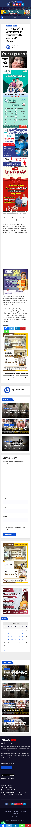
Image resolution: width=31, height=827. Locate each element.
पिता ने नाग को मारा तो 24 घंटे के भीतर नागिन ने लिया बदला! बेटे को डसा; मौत (22, 376)
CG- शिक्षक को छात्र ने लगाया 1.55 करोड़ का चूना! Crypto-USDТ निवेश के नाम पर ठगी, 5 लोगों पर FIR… (15, 446)
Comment (6, 467)
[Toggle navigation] (15, 17)
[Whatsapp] (6, 331)
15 (22, 636)
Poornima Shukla (18, 415)
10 (4, 636)
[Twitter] (11, 328)
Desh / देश (15, 25)
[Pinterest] (23, 328)
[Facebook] (6, 328)
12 (12, 636)
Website (5, 516)
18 (8, 639)
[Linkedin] (17, 328)
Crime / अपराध (9, 25)
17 (4, 639)
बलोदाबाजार (12, 703)
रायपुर (11, 441)
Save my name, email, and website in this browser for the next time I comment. (14, 529)
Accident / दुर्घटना (7, 720)
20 (15, 639)
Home (10, 816)
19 (12, 639)
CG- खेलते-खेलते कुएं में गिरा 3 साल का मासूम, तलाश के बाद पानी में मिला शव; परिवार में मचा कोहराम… (15, 725)
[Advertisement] (15, 251)
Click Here (6, 767)
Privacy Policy (19, 816)
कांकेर (11, 408)
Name (5, 498)
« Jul (4, 650)
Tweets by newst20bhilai (7, 778)
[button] (3, 823)
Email (4, 507)
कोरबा (13, 720)
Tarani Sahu (17, 46)
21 (19, 639)
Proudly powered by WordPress (11, 811)
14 (19, 636)
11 (8, 636)
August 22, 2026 (9, 675)
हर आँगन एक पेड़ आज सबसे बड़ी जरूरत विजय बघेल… (15, 820)
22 (22, 639)
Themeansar (15, 813)
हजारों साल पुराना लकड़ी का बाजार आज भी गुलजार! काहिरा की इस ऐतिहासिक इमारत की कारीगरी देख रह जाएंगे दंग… (15, 673)
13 (15, 636)
